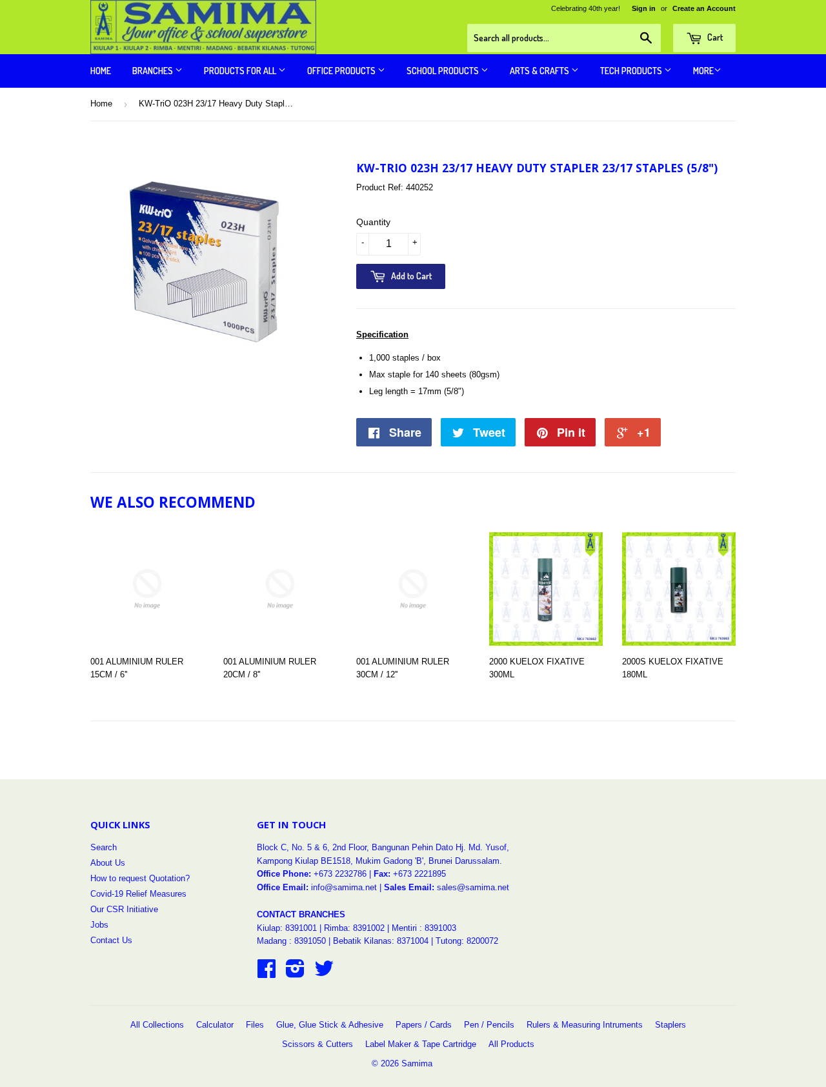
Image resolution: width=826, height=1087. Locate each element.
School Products (444, 70)
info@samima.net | (347, 887)
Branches (153, 70)
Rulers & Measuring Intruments (585, 1025)
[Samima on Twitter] (324, 973)
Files (255, 1025)
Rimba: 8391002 (354, 928)
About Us (107, 863)
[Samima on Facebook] (266, 973)
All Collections (157, 1025)
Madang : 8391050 (291, 941)
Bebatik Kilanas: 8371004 (382, 941)
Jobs (99, 925)
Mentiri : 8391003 (424, 928)
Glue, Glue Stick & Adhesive (329, 1025)
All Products (511, 1044)
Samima (416, 1063)
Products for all (241, 70)
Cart (714, 37)
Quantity (373, 222)
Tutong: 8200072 (467, 941)
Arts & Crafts (540, 70)
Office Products (342, 70)
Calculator (215, 1025)
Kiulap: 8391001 (288, 928)
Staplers (670, 1025)
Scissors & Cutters (317, 1044)
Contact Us (111, 940)
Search (103, 847)
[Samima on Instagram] (295, 973)
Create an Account (704, 8)
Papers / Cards (424, 1025)
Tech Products (632, 70)
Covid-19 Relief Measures (138, 894)
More (703, 70)
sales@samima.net (473, 887)
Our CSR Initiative (124, 909)
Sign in (644, 8)
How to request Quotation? (140, 878)
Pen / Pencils (489, 1025)
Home (100, 70)
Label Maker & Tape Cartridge (420, 1044)
